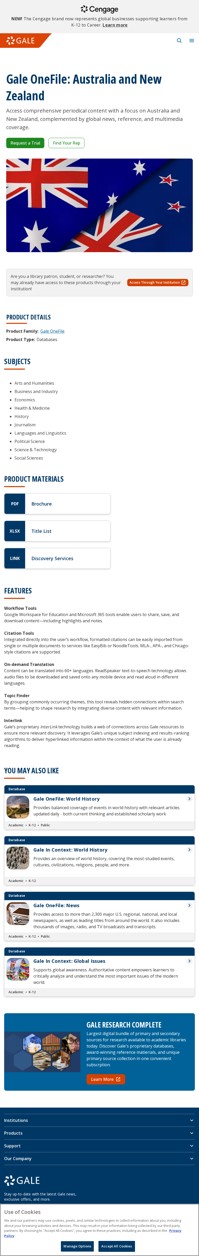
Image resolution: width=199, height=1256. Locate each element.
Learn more (115, 25)
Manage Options (77, 1246)
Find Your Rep (66, 143)
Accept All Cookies (116, 1246)
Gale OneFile (52, 331)
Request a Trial (25, 143)
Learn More (102, 1079)
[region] (99, 1230)
